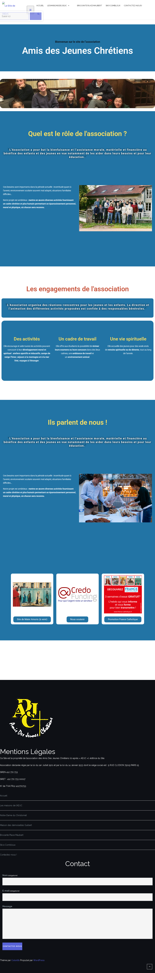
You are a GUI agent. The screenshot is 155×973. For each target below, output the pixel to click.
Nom (9, 875)
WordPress (39, 960)
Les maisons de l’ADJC (57, 5)
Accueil (40, 5)
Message (7, 906)
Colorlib (15, 960)
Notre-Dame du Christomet (13, 815)
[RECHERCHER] (35, 23)
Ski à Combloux (113, 5)
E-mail (10, 891)
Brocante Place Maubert (89, 5)
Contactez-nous (12, 946)
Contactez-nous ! (133, 5)
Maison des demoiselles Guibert (16, 825)
